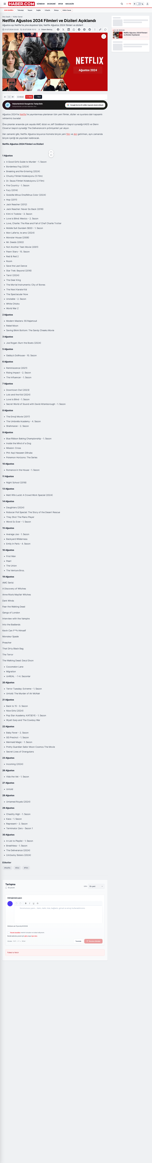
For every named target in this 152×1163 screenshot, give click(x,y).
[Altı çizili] (33, 903)
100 (9, 97)
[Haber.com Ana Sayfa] (21, 4)
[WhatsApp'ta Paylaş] (74, 29)
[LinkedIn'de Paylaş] (68, 29)
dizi (75, 134)
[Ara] (121, 3)
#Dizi (17, 868)
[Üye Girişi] (147, 4)
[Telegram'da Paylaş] (79, 29)
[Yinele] (20, 903)
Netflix (23, 114)
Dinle (30, 97)
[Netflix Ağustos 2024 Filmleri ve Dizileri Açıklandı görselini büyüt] (103, 36)
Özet (39, 97)
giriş (25, 936)
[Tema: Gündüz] (138, 4)
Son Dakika (8, 10)
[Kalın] (25, 903)
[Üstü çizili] (37, 903)
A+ (13, 97)
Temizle (78, 941)
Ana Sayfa (6, 17)
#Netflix (7, 868)
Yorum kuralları (15, 932)
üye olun (34, 936)
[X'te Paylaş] (63, 29)
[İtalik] (29, 903)
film (68, 134)
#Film (26, 868)
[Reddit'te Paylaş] (89, 29)
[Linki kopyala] (100, 29)
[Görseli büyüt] (51, 152)
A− (5, 97)
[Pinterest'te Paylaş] (84, 29)
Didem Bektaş (46, 29)
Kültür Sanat (17, 17)
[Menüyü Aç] (4, 3)
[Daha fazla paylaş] (95, 29)
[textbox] (58, 915)
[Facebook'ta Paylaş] (58, 29)
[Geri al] (16, 903)
